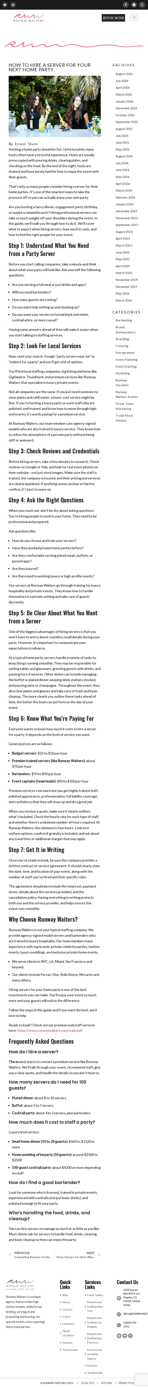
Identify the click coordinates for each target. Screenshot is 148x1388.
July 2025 (122, 135)
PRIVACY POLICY (128, 1383)
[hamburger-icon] (134, 17)
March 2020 (124, 273)
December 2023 (126, 211)
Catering (122, 346)
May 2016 (122, 293)
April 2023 (123, 238)
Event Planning (127, 359)
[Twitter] (124, 1335)
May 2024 (122, 177)
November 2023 (127, 218)
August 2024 (124, 156)
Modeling (123, 373)
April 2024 (123, 183)
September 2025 (127, 122)
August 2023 (124, 231)
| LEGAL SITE (85, 1383)
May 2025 (122, 149)
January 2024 (124, 204)
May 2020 (122, 259)
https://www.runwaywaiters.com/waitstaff (50, 1030)
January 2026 (124, 101)
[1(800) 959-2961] (14, 5)
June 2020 (122, 252)
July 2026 (122, 81)
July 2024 (122, 163)
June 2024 (122, 170)
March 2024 (124, 190)
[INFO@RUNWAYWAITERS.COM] (119, 1314)
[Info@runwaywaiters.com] (6, 5)
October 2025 (125, 115)
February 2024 (125, 197)
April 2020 (123, 266)
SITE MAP (106, 1383)
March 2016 (124, 300)
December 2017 (126, 286)
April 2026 (123, 87)
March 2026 (124, 94)
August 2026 (124, 74)
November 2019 (127, 279)
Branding (122, 339)
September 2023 (127, 225)
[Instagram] (130, 1335)
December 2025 (126, 108)
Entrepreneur (125, 352)
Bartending (124, 320)
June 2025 (122, 142)
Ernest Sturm (26, 144)
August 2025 (124, 129)
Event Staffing (126, 366)
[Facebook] (119, 1335)
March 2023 (124, 245)
